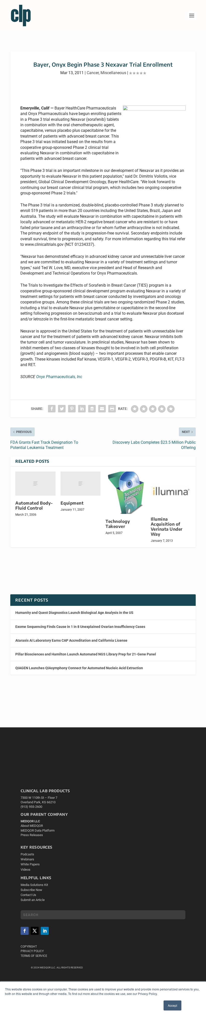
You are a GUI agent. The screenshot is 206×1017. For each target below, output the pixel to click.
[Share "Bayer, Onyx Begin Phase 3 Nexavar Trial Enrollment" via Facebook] (52, 409)
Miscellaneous (113, 72)
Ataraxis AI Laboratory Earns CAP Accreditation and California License (71, 640)
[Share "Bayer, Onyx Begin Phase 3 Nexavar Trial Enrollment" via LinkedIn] (82, 409)
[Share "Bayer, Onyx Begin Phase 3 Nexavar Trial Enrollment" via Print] (112, 409)
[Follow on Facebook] (25, 931)
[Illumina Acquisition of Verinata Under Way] (171, 492)
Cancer (93, 72)
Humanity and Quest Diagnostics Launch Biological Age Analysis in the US (74, 613)
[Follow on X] (35, 931)
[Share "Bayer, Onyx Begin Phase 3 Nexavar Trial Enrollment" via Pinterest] (72, 409)
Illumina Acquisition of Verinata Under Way (167, 526)
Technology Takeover (118, 524)
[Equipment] (81, 484)
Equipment (72, 503)
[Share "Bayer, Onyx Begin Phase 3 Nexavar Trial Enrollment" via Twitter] (62, 409)
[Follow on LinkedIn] (45, 931)
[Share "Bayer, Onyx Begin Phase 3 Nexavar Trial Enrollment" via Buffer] (92, 409)
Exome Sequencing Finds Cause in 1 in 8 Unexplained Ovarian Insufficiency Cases (80, 627)
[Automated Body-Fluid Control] (35, 484)
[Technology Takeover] (126, 493)
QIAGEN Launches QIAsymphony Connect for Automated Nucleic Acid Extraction (79, 668)
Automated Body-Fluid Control (34, 505)
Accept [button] (172, 1005)
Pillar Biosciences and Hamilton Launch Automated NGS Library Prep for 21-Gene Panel (85, 654)
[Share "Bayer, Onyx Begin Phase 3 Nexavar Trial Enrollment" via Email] (102, 409)
